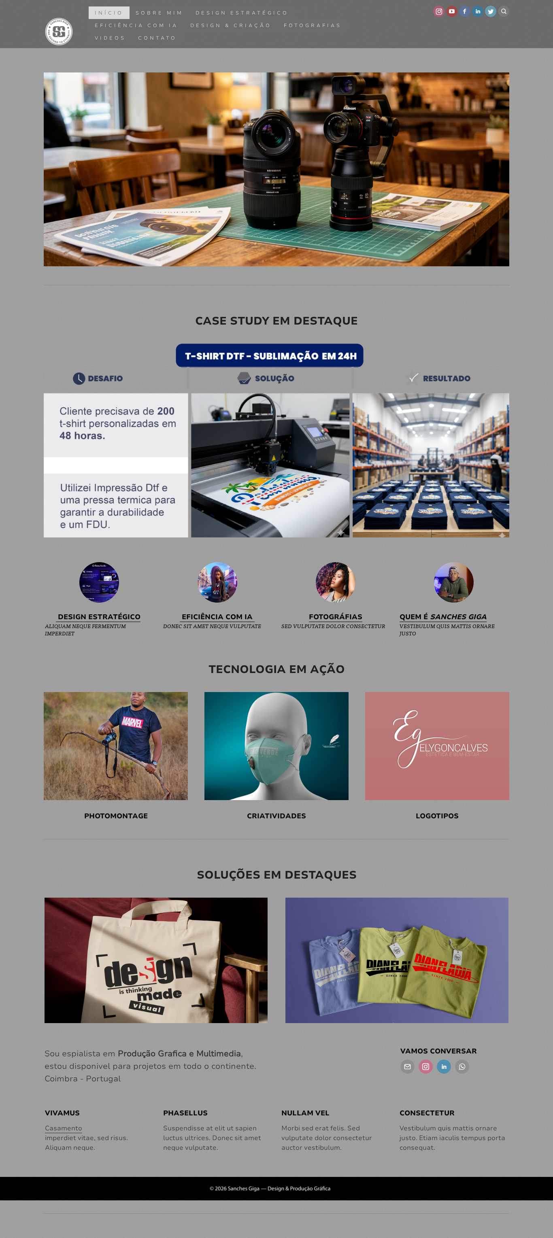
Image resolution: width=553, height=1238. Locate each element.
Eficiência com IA (136, 25)
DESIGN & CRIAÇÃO (231, 25)
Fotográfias (335, 617)
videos (110, 38)
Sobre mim (159, 13)
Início (109, 13)
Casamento (63, 1128)
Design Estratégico (242, 13)
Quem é (443, 617)
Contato (157, 38)
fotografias (313, 25)
